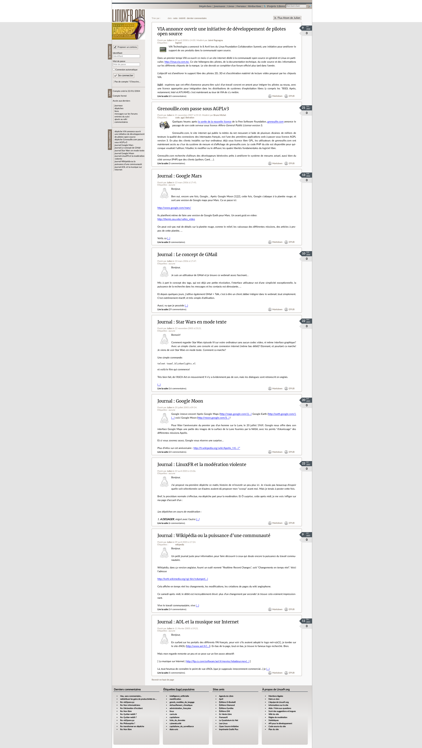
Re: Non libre (126, 711)
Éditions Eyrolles (226, 708)
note (175, 18)
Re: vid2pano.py (127, 702)
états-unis (174, 729)
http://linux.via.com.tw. (177, 62)
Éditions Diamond (227, 705)
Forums (241, 6)
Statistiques (274, 720)
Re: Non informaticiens (130, 705)
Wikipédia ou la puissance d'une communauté (223, 535)
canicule (173, 714)
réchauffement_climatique (181, 705)
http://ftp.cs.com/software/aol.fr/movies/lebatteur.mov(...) (217, 661)
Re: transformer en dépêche (132, 726)
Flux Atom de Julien (289, 18)
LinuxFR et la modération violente (211, 464)
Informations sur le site (278, 705)
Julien (169, 40)
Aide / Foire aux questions (280, 708)
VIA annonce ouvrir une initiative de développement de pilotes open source (130, 134)
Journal (164, 176)
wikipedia (179, 545)
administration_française (180, 708)
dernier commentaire (197, 18)
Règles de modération (278, 717)
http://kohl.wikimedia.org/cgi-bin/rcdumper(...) (182, 579)
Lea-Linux (223, 723)
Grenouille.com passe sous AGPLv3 (193, 108)
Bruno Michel (219, 115)
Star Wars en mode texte (132, 151)
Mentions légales (276, 696)
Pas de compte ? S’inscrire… (127, 82)
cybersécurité (175, 723)
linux (172, 711)
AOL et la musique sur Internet (207, 622)
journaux (118, 106)
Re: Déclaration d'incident (131, 708)
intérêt (182, 18)
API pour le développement (280, 723)
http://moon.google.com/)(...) (213, 418)
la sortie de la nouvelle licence (214, 121)
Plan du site (274, 729)
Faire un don (274, 699)
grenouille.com (275, 121)
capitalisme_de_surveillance (182, 726)
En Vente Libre (225, 714)
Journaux (219, 6)
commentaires (121, 122)
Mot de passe (119, 61)
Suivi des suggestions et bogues (282, 711)
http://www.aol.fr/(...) (198, 646)
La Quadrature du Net (228, 720)
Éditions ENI (224, 711)
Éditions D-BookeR (227, 702)
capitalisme (174, 717)
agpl (182, 118)
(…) (168, 238)
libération (189, 118)
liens (117, 111)
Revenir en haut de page (163, 680)
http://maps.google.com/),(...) (236, 414)
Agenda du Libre (226, 696)
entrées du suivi (122, 117)
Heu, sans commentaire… (131, 696)
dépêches (119, 108)
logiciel (178, 43)
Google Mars (127, 145)
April (221, 699)
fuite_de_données (177, 720)
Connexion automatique (126, 70)
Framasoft (223, 717)
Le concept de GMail (130, 148)
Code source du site (277, 726)
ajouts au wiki (121, 119)
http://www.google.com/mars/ (174, 208)
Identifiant (117, 53)
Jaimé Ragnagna (215, 40)
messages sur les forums (126, 114)
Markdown (277, 96)
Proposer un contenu (127, 47)
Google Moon (127, 153)
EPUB (291, 96)
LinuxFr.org (128, 22)
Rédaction (254, 6)
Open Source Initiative (229, 726)
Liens (230, 6)
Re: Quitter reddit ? (128, 714)
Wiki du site (274, 714)
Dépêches (205, 6)
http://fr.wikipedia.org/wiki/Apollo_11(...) (216, 448)
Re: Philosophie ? (127, 723)
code (177, 118)
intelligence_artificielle (179, 696)
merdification (175, 699)
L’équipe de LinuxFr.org (279, 702)
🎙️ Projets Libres (274, 6)
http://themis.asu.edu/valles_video (176, 219)
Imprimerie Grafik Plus (228, 729)
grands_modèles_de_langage (182, 702)
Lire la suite (162, 96)
